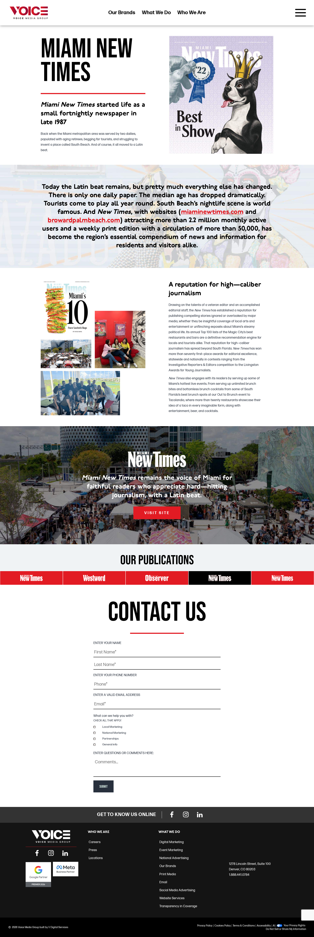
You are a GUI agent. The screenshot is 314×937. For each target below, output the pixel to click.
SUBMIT (103, 786)
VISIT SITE (157, 513)
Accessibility (264, 925)
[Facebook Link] (171, 815)
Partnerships (110, 738)
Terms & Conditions (244, 925)
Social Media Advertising (177, 890)
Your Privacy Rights (294, 925)
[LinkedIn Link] (199, 815)
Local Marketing (112, 727)
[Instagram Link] (185, 815)
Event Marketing (171, 850)
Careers (94, 842)
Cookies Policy (222, 925)
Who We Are (191, 13)
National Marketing (114, 733)
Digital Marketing (171, 842)
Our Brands (121, 13)
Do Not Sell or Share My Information (286, 929)
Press (93, 850)
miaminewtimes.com (212, 212)
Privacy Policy (204, 925)
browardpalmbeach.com (84, 220)
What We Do (156, 13)
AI (274, 925)
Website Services (171, 898)
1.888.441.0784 (239, 875)
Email (163, 882)
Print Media (167, 874)
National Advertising (174, 858)
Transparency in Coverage (178, 906)
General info (109, 744)
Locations (96, 858)
